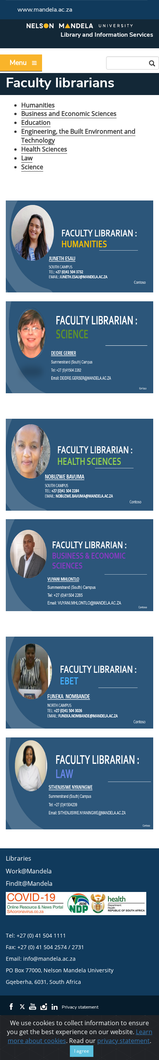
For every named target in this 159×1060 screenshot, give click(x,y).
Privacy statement (80, 1007)
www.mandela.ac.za (44, 9)
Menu (18, 62)
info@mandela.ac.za (49, 958)
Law (26, 158)
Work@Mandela (29, 871)
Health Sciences (44, 149)
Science (32, 167)
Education (36, 122)
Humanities (38, 105)
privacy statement (123, 1040)
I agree (81, 1051)
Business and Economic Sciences (69, 113)
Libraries (18, 858)
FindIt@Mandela (29, 883)
